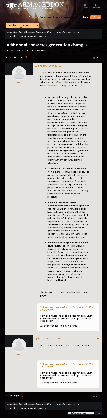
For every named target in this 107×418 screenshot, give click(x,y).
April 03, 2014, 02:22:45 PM (48, 338)
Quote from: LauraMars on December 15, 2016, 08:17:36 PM (67, 308)
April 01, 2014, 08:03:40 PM (48, 66)
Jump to (63, 413)
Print (95, 58)
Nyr (19, 82)
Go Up (9, 395)
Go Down (11, 57)
